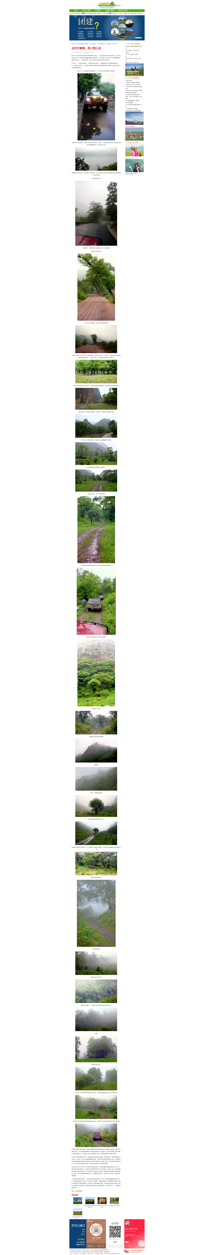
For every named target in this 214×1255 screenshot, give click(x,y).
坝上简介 (78, 13)
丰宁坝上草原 (86, 10)
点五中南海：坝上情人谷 (132, 50)
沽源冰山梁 (129, 80)
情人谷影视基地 (100, 43)
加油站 (132, 13)
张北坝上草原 (122, 10)
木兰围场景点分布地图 (131, 108)
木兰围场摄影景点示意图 (132, 100)
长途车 (139, 13)
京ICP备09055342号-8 (114, 1253)
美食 (104, 13)
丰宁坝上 (81, 65)
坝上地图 (88, 13)
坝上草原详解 (129, 102)
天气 (129, 13)
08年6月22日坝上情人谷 (114, 1205)
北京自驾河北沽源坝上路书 (133, 94)
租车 (136, 13)
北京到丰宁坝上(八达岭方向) (133, 84)
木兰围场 (98, 10)
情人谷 (77, 1205)
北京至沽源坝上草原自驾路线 (133, 110)
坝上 (96, 55)
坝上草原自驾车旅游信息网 (82, 43)
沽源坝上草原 (109, 10)
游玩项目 (94, 13)
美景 (98, 13)
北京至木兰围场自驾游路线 (133, 82)
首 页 (75, 10)
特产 (101, 13)
